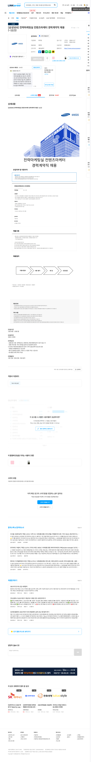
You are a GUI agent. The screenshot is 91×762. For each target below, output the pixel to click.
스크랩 (80, 5)
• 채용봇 (57, 739)
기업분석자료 (33, 18)
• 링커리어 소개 (11, 735)
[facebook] (39, 51)
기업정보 (23, 18)
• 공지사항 (10, 737)
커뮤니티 (38, 13)
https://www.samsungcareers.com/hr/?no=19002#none (73, 48)
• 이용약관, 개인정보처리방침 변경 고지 (42, 739)
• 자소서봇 (58, 740)
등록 (78, 652)
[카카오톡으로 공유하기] (53, 51)
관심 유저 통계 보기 (73, 58)
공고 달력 (67, 5)
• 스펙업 (78, 735)
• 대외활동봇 (58, 735)
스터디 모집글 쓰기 (45, 502)
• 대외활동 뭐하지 (80, 737)
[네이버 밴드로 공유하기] (50, 51)
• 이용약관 (36, 735)
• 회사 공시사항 (11, 740)
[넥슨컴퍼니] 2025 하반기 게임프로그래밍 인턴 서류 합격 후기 (28, 598)
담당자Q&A (72, 95)
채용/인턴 (12, 13)
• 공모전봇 (58, 737)
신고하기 (79, 369)
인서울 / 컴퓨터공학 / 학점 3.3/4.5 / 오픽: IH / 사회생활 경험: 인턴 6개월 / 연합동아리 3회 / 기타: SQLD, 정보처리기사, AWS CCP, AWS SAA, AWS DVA (44, 534)
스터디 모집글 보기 (44, 507)
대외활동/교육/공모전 (23, 13)
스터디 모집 (35, 95)
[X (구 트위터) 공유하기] (43, 51)
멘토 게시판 (55, 13)
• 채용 (9, 739)
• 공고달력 (69, 735)
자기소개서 (46, 13)
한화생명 (40, 710)
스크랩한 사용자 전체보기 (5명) (58, 60)
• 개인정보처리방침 (38, 737)
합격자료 (54, 95)
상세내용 (17, 95)
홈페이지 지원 (37, 59)
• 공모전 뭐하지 (80, 739)
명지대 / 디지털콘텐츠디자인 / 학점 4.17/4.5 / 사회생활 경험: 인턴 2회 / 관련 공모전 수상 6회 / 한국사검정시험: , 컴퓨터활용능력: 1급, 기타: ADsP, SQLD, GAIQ (44, 561)
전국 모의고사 (61, 18)
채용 (17, 18)
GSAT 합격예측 (50, 18)
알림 (74, 5)
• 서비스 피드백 (23, 739)
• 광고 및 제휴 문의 (24, 735)
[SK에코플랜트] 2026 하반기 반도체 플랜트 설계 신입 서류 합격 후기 (29, 612)
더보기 (79, 528)
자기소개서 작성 (49, 85)
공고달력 (41, 18)
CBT (32, 12)
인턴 (12, 18)
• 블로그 (68, 737)
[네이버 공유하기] (46, 51)
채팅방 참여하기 (36, 67)
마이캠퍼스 (68, 13)
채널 (61, 13)
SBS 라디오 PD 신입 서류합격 (18, 586)
